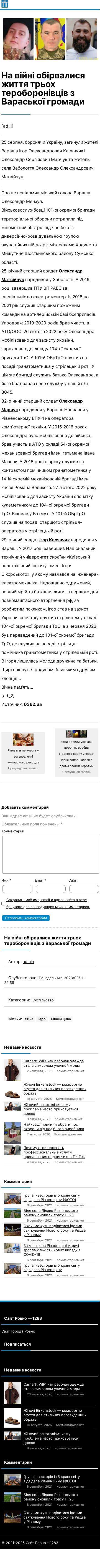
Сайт (72, 880)
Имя (6, 880)
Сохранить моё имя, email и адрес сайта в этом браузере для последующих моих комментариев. (48, 903)
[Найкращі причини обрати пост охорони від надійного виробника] (12, 1133)
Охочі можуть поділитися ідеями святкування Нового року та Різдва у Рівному (55, 1230)
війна (28, 1019)
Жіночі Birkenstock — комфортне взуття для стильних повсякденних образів (55, 1088)
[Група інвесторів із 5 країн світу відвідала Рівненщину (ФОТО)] (12, 1198)
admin (28, 961)
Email (40, 880)
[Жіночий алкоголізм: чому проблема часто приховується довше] (12, 1106)
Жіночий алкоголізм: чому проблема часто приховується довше (51, 1109)
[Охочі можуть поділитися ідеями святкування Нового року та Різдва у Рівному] (12, 1230)
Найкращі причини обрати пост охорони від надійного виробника (54, 1126)
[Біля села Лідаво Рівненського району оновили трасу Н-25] (12, 1213)
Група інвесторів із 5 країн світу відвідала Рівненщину (52, 1267)
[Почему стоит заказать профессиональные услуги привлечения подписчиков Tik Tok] (12, 1150)
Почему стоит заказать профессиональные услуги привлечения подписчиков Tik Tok (54, 1152)
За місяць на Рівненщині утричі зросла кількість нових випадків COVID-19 (52, 1250)
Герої (42, 1019)
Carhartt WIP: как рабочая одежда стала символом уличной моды (54, 1063)
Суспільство (43, 1000)
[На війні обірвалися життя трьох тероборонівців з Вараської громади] (49, 39)
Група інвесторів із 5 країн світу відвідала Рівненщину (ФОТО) (52, 1197)
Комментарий (12, 831)
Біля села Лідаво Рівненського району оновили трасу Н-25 (51, 1212)
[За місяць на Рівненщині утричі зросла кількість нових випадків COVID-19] (12, 1248)
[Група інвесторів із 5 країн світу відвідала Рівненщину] (12, 1268)
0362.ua (33, 704)
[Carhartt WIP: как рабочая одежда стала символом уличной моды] (12, 1070)
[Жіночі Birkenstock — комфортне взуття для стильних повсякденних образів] (12, 1091)
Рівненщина (61, 1019)
